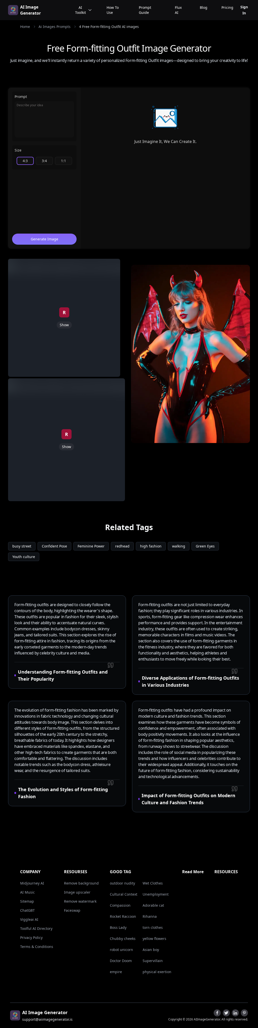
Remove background (81, 883)
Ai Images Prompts (55, 26)
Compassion (120, 905)
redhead (122, 546)
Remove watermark (80, 901)
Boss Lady (118, 927)
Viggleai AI (29, 919)
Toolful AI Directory (36, 928)
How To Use (113, 10)
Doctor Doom (121, 960)
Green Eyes (205, 546)
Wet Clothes (153, 883)
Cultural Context (123, 894)
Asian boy (151, 949)
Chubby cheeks (123, 938)
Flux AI (178, 10)
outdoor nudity (122, 883)
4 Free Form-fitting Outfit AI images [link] (109, 26)
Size (18, 150)
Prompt (21, 96)
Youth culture (23, 556)
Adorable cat (153, 905)
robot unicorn (121, 949)
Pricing (227, 7)
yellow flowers (154, 938)
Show (64, 324)
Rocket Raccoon (123, 916)
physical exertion (157, 971)
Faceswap (72, 910)
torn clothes (153, 927)
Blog (203, 7)
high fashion (151, 546)
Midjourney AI (32, 883)
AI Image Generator (30, 10)
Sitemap (27, 901)
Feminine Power (91, 546)
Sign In (244, 10)
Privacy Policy (31, 937)
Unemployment (156, 894)
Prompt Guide (145, 10)
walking (178, 546)
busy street (21, 546)
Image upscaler (77, 892)
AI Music (27, 892)
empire (116, 971)
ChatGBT (27, 910)
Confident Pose (54, 546)
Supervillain (153, 960)
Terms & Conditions (36, 946)
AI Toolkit (80, 10)
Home (25, 26)
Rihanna (150, 916)
